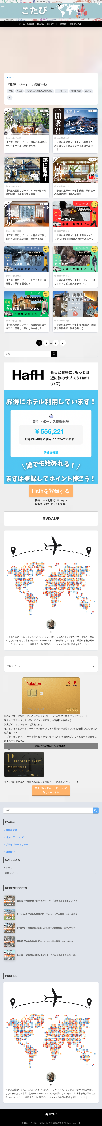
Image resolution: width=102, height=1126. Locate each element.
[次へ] (63, 343)
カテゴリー (9, 868)
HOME (52, 1114)
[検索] (54, 354)
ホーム (22, 24)
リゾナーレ (62, 91)
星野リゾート (52, 24)
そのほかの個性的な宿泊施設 (39, 91)
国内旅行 (64, 24)
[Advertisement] (51, 49)
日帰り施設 (76, 91)
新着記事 (31, 24)
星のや (88, 91)
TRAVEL (40, 24)
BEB (11, 91)
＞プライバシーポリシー (15, 844)
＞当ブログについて (13, 837)
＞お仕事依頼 (10, 830)
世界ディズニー (76, 24)
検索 (96, 810)
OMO (19, 91)
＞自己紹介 (9, 852)
